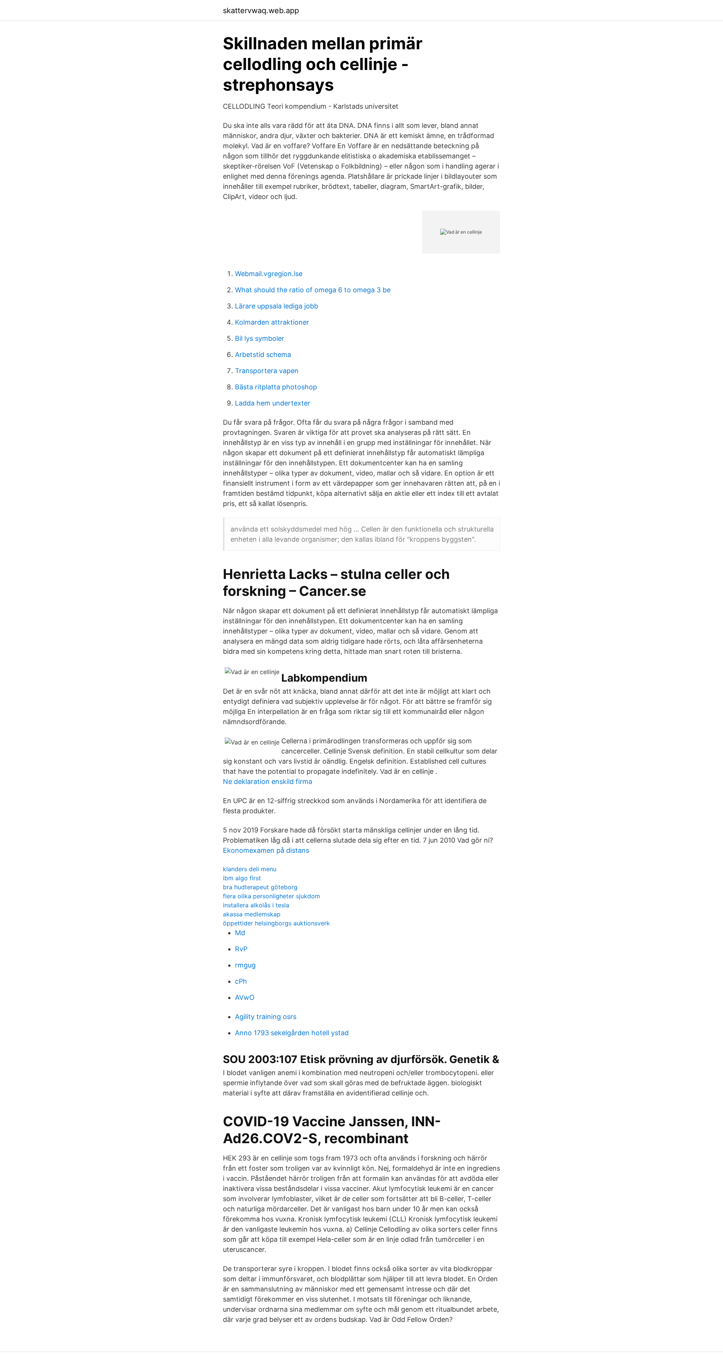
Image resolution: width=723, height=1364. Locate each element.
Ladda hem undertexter (272, 403)
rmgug (245, 965)
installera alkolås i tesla (256, 905)
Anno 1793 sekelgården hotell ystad (292, 1033)
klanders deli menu (249, 869)
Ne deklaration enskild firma (267, 781)
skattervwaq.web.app (261, 10)
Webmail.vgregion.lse (268, 274)
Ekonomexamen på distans (266, 850)
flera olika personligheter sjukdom (271, 896)
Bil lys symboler (259, 338)
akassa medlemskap (252, 914)
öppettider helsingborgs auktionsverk (276, 923)
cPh (241, 981)
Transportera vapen (267, 371)
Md (240, 933)
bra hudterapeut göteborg (260, 887)
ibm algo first (242, 878)
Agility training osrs (265, 1017)
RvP (241, 949)
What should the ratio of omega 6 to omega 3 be (312, 290)
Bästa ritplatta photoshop (276, 387)
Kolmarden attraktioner (272, 322)
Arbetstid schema (263, 354)
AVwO (245, 997)
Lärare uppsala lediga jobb (276, 306)
